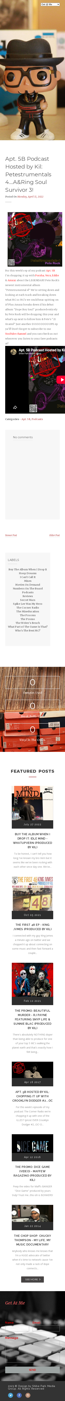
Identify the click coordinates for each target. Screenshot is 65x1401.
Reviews (28, 596)
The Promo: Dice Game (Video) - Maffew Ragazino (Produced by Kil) (33, 1173)
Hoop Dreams (27, 573)
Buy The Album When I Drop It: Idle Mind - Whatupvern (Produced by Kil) (32, 841)
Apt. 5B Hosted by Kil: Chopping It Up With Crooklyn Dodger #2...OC (32, 1096)
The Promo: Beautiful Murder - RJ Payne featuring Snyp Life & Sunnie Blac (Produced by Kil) (32, 1019)
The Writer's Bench (28, 622)
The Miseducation (27, 611)
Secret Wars (27, 600)
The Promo (28, 619)
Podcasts (37, 419)
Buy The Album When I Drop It (27, 569)
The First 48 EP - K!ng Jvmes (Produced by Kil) (32, 927)
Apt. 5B (25, 419)
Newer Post (11, 535)
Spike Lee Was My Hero (27, 603)
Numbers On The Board (28, 588)
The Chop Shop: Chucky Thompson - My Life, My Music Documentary (32, 1240)
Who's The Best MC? (27, 630)
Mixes (28, 580)
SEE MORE (31, 1279)
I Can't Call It (28, 577)
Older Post (54, 535)
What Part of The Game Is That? (28, 626)
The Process (28, 615)
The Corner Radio (27, 607)
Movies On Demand (27, 584)
